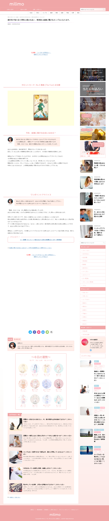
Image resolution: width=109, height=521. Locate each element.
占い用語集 (85, 278)
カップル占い (86, 299)
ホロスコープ (86, 275)
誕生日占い (85, 268)
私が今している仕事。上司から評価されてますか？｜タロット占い (43, 484)
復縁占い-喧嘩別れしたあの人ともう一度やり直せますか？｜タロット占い (99, 375)
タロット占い (86, 250)
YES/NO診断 (86, 334)
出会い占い (17, 497)
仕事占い (85, 317)
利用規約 (46, 509)
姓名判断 (85, 257)
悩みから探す (24, 9)
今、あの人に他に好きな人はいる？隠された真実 (99, 214)
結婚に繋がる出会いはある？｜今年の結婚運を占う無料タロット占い (31, 248)
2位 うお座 (39, 360)
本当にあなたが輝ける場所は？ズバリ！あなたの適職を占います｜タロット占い (99, 397)
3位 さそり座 (48, 360)
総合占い (85, 324)
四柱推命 (85, 261)
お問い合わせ (53, 509)
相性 (57, 12)
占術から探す (10, 9)
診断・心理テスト (37, 9)
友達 (78, 12)
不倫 (67, 12)
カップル (45, 12)
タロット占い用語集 (88, 282)
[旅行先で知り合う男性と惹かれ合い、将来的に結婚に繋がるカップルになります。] (43, 332)
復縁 (51, 12)
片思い (38, 12)
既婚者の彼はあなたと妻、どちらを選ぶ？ (99, 165)
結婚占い (12, 497)
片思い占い (85, 296)
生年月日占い (86, 254)
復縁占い (85, 303)
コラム (84, 285)
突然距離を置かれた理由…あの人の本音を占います (99, 182)
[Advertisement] (41, 38)
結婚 (62, 12)
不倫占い (85, 313)
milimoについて (74, 509)
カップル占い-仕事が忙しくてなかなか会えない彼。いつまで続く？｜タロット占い (99, 459)
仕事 (73, 12)
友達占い (85, 320)
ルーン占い (85, 271)
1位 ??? (32, 360)
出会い (31, 12)
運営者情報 (39, 509)
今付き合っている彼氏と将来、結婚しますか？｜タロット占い (42, 468)
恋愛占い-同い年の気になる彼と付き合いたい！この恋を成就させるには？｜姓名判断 (99, 420)
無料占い (33, 509)
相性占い (85, 306)
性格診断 (85, 331)
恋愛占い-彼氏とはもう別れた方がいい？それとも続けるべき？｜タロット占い (47, 435)
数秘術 (84, 264)
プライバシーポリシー (64, 509)
